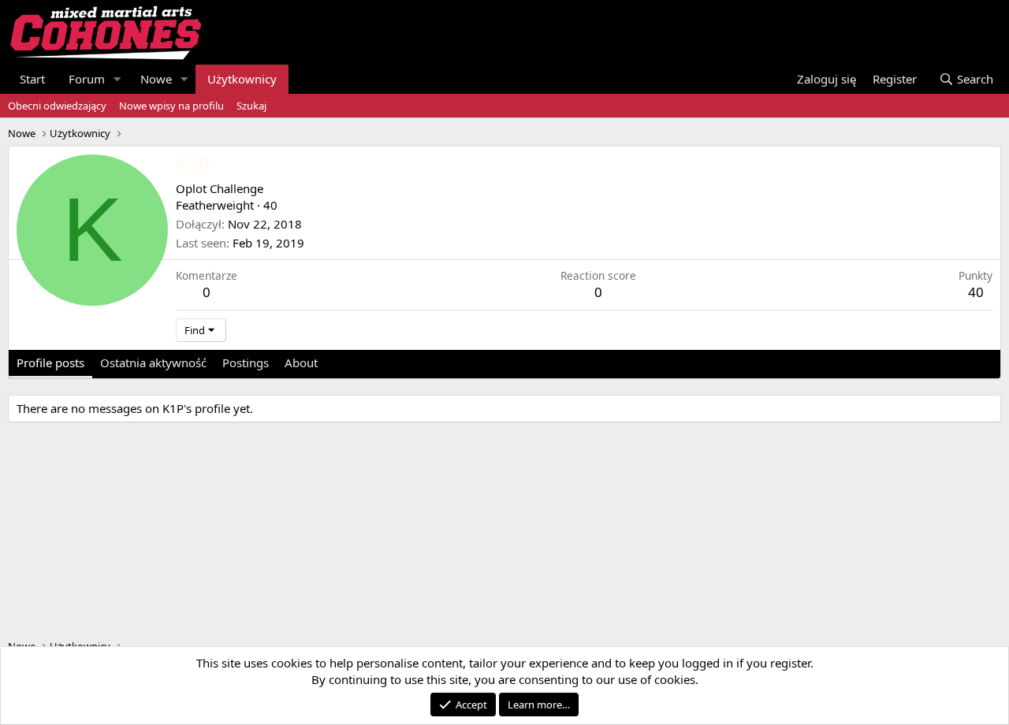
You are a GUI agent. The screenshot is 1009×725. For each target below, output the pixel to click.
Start (32, 79)
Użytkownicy (242, 79)
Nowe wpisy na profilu (171, 106)
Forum (87, 79)
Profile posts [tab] (50, 362)
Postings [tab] (245, 362)
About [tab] (301, 362)
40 (976, 292)
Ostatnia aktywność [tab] (153, 362)
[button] (117, 79)
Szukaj (251, 106)
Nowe (156, 79)
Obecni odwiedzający (57, 106)
